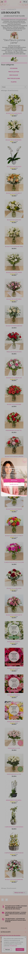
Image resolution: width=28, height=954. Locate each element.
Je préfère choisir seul (14, 484)
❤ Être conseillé (14, 480)
